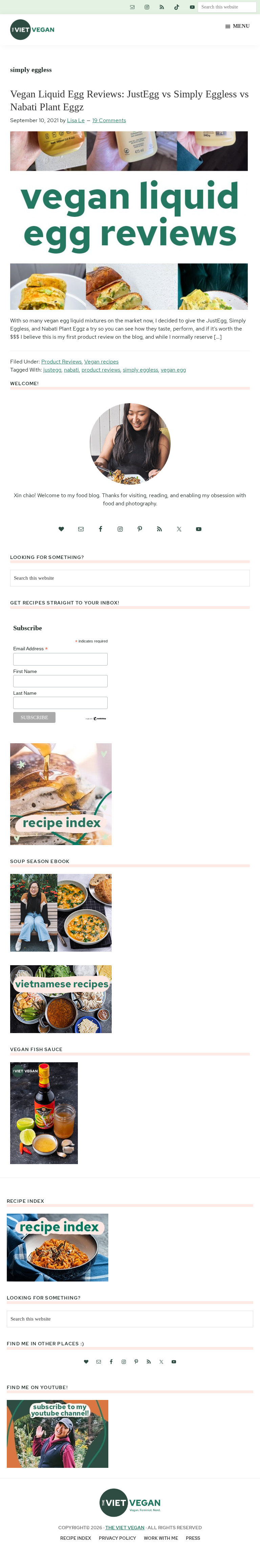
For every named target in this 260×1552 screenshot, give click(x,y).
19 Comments (109, 120)
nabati (71, 369)
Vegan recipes (101, 361)
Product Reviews (61, 361)
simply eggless (140, 369)
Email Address (30, 649)
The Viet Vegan (125, 1528)
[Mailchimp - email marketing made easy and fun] (96, 719)
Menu (241, 26)
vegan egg (173, 369)
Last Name (25, 693)
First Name (25, 671)
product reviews (101, 369)
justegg (52, 369)
